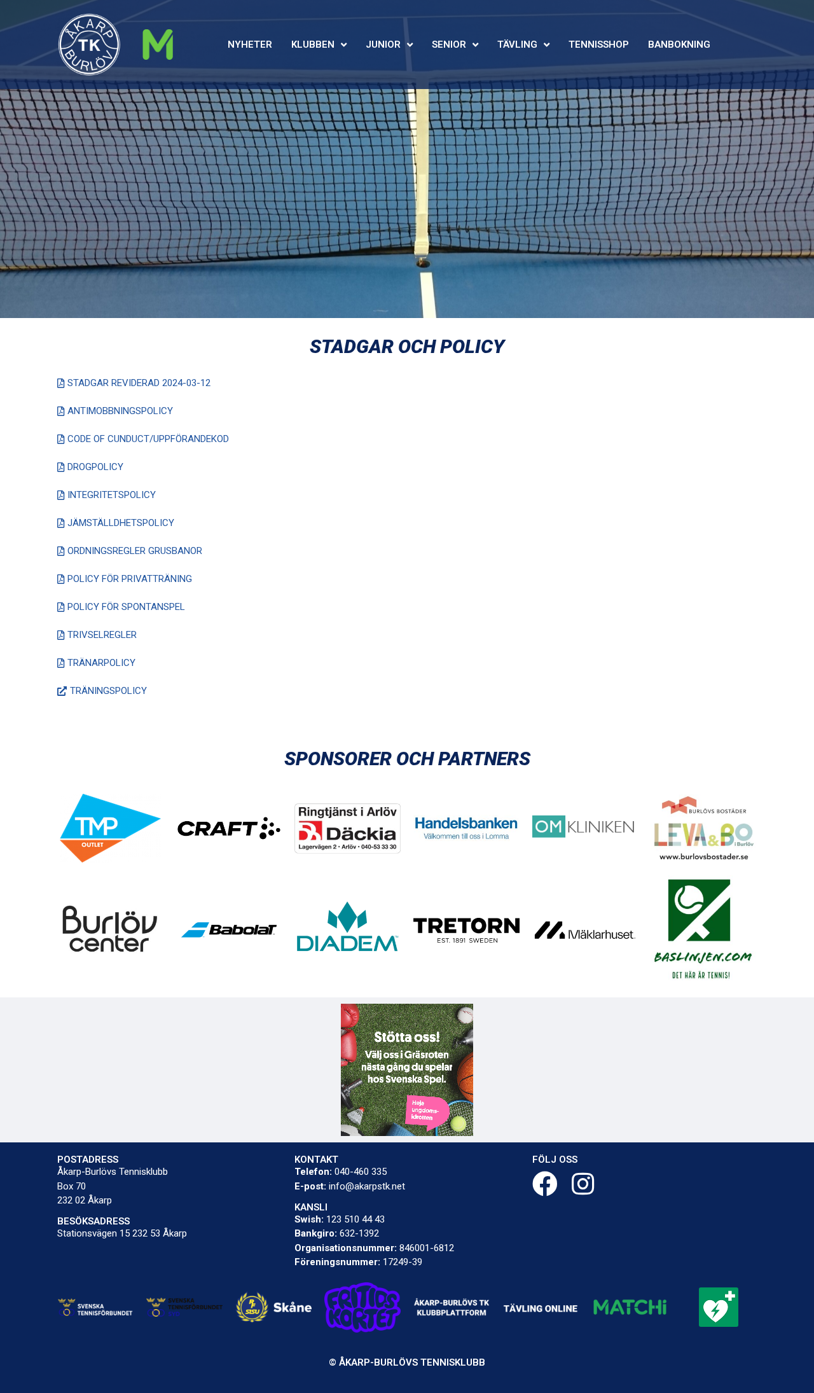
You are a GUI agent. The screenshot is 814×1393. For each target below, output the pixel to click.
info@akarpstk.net (367, 1186)
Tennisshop (599, 44)
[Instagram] (583, 1183)
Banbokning (679, 44)
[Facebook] (545, 1183)
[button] (133, 383)
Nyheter (250, 44)
